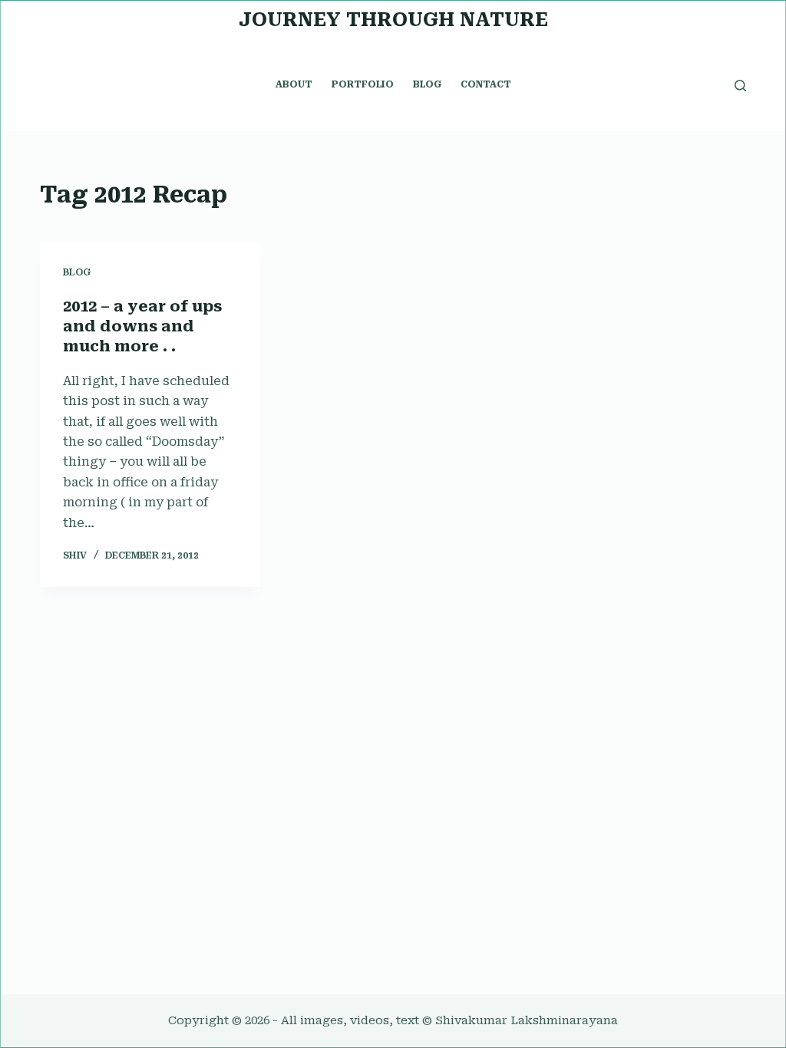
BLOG (427, 84)
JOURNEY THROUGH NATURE (393, 19)
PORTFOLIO (363, 84)
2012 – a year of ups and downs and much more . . (142, 326)
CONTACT (486, 84)
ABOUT (294, 84)
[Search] (740, 85)
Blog (77, 272)
